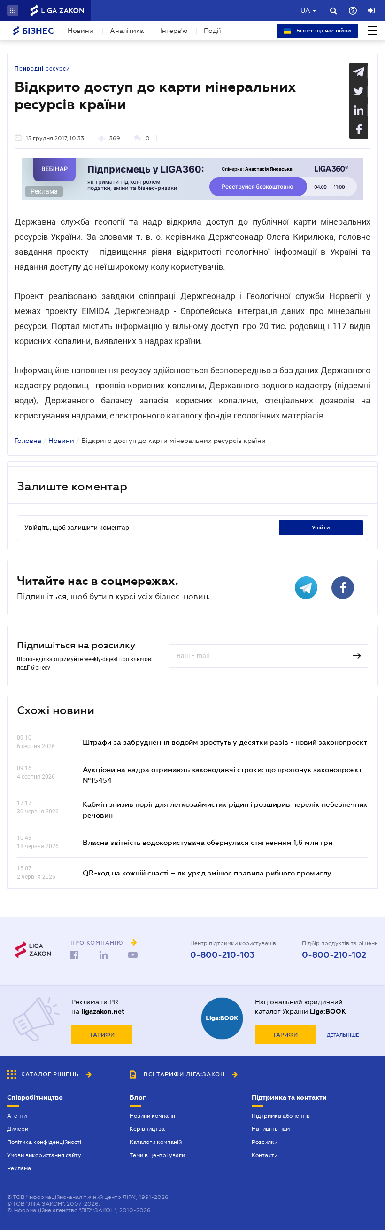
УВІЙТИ (321, 527)
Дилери (17, 1129)
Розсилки (264, 1142)
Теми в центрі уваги (157, 1155)
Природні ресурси (42, 68)
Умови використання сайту (44, 1155)
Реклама (19, 1168)
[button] (12, 10)
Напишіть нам (271, 1129)
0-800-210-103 (222, 955)
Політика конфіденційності (44, 1142)
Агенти (17, 1115)
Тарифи (102, 1035)
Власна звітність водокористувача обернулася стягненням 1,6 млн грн (207, 842)
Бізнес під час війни (323, 30)
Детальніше (343, 1035)
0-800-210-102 (334, 955)
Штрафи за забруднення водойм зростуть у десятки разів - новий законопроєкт (225, 742)
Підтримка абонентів (281, 1115)
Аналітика (127, 30)
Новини (80, 30)
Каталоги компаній (156, 1142)
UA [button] (305, 10)
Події (212, 30)
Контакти (264, 1155)
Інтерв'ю (173, 30)
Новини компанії (152, 1115)
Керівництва (147, 1129)
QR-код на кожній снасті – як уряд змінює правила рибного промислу (207, 872)
